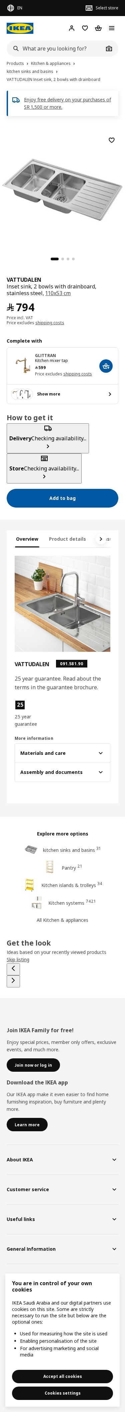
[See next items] (101, 539)
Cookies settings (63, 1393)
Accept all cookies (62, 1376)
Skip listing (18, 959)
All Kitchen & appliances (62, 920)
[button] (29, 714)
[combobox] (55, 48)
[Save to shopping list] (111, 140)
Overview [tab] (27, 539)
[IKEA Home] (20, 28)
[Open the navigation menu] (111, 28)
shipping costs (49, 322)
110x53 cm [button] (58, 293)
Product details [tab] (67, 539)
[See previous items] (13, 969)
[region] (62, 188)
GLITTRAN (45, 355)
